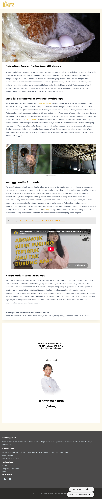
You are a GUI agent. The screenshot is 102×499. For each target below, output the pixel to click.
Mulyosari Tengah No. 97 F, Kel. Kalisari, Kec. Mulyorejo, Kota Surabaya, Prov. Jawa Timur (35, 453)
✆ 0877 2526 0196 (51, 401)
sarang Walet (31, 119)
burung (46, 209)
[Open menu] (98, 4)
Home (4, 466)
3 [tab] (51, 176)
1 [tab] (47, 176)
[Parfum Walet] (8, 4)
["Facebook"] (4, 479)
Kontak (4, 472)
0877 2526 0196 (8, 455)
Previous (7, 158)
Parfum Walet (45, 103)
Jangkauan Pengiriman (10, 469)
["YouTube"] (9, 479)
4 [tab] (53, 176)
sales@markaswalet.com (11, 458)
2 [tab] (49, 176)
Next (94, 158)
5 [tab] (55, 176)
